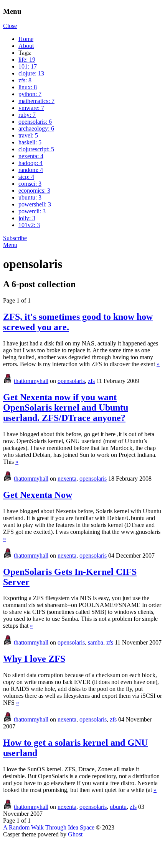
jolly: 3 (26, 218)
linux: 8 (27, 87)
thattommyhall (31, 381)
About (26, 46)
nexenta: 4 (30, 156)
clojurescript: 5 (36, 149)
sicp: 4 (26, 176)
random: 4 (30, 170)
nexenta (67, 478)
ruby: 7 (27, 114)
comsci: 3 (29, 183)
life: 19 (26, 59)
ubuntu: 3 (29, 197)
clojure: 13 (31, 73)
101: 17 (27, 66)
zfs (91, 381)
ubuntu (118, 806)
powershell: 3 (34, 204)
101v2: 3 (29, 225)
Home (25, 39)
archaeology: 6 (36, 128)
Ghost (75, 834)
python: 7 (29, 94)
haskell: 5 (29, 142)
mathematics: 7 (36, 101)
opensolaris (71, 381)
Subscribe (15, 238)
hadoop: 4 (30, 163)
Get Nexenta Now (37, 495)
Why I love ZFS (34, 659)
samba (95, 642)
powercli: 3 (32, 211)
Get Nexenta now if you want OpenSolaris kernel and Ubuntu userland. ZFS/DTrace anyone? (65, 407)
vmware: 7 (31, 108)
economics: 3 (34, 190)
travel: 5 (28, 135)
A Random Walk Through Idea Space (48, 827)
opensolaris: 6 (35, 121)
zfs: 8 (24, 80)
